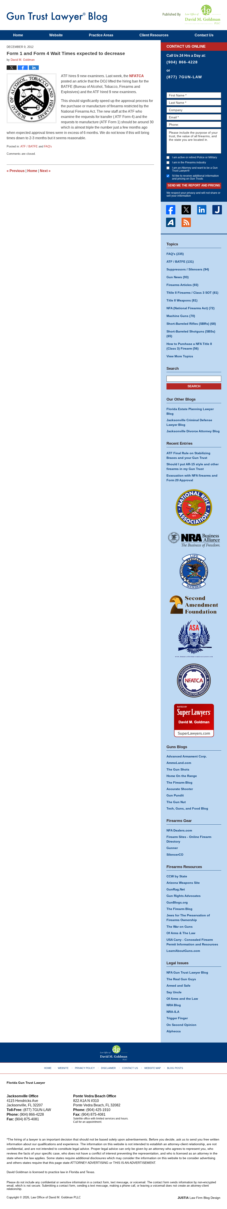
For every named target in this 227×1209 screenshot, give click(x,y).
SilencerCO (174, 854)
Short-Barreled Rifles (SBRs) (191, 323)
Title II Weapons (182, 300)
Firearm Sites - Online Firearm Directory (188, 839)
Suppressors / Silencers (187, 269)
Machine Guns (180, 316)
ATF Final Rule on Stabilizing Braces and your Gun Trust (188, 455)
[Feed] (186, 222)
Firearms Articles (182, 285)
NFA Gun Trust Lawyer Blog (57, 17)
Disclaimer (108, 1068)
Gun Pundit (175, 795)
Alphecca (173, 1031)
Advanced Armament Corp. (186, 756)
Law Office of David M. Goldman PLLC (56, 1197)
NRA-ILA (172, 1011)
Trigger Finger (177, 1018)
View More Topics (179, 356)
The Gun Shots (177, 769)
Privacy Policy (85, 1068)
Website (56, 35)
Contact (204, 35)
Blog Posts (175, 1068)
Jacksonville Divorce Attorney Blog (193, 431)
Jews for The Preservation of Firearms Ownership (188, 918)
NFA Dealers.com (179, 830)
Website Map (152, 1068)
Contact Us (130, 1068)
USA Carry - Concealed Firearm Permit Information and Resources (192, 942)
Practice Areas (101, 35)
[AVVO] (170, 222)
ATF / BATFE (29, 146)
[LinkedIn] (201, 209)
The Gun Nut (176, 802)
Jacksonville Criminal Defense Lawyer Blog (189, 422)
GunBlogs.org (177, 902)
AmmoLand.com (178, 763)
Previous (16, 171)
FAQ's (48, 146)
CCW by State (176, 876)
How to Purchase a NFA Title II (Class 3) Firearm (189, 346)
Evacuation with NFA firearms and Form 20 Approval (191, 478)
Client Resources (153, 35)
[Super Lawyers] (193, 720)
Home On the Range (181, 776)
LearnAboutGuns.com (183, 951)
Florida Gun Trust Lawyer (26, 1082)
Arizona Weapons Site (183, 882)
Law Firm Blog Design (199, 1197)
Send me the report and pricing (194, 185)
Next (45, 171)
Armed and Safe (178, 985)
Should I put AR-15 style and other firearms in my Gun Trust (192, 466)
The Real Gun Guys (181, 979)
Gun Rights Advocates (183, 896)
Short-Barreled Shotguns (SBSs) (190, 334)
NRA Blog (173, 1005)
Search (194, 386)
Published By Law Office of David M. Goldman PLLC (191, 14)
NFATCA (136, 76)
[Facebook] (170, 209)
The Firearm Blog (179, 782)
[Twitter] (186, 209)
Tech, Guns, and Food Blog (187, 808)
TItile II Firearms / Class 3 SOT (192, 292)
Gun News (177, 277)
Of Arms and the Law (182, 998)
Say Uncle (174, 992)
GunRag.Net (175, 889)
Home (18, 35)
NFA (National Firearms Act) (190, 308)
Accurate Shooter (179, 789)
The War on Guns (179, 926)
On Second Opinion (181, 1025)
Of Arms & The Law (180, 933)
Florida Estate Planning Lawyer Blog (190, 411)
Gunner (172, 848)
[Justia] (217, 209)
